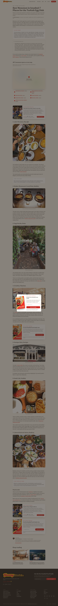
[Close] (40, 295)
